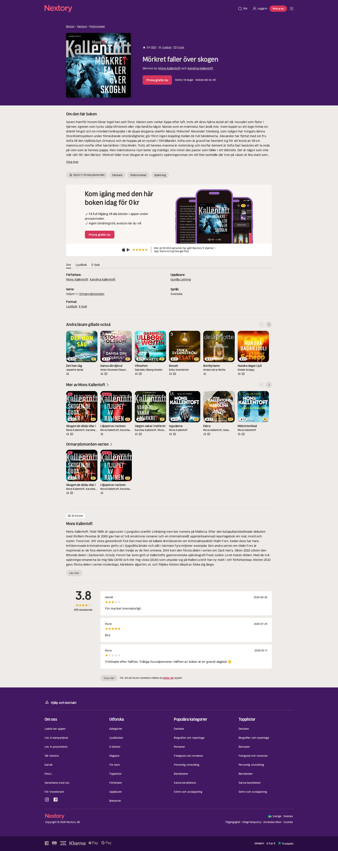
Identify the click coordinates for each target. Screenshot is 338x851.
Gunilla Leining (181, 279)
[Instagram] (47, 799)
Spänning (160, 175)
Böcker (70, 26)
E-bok (83, 306)
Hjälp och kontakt (64, 703)
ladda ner (168, 678)
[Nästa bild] (269, 324)
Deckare (82, 26)
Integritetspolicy (252, 822)
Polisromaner (97, 26)
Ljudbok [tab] (81, 265)
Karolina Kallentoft (200, 68)
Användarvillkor (272, 822)
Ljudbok (71, 306)
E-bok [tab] (96, 265)
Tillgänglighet (232, 822)
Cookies (288, 822)
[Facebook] (55, 799)
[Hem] (140, 8)
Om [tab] (68, 265)
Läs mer (74, 573)
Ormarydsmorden (91, 294)
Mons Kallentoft (169, 68)
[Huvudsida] (291, 8)
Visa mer (72, 162)
